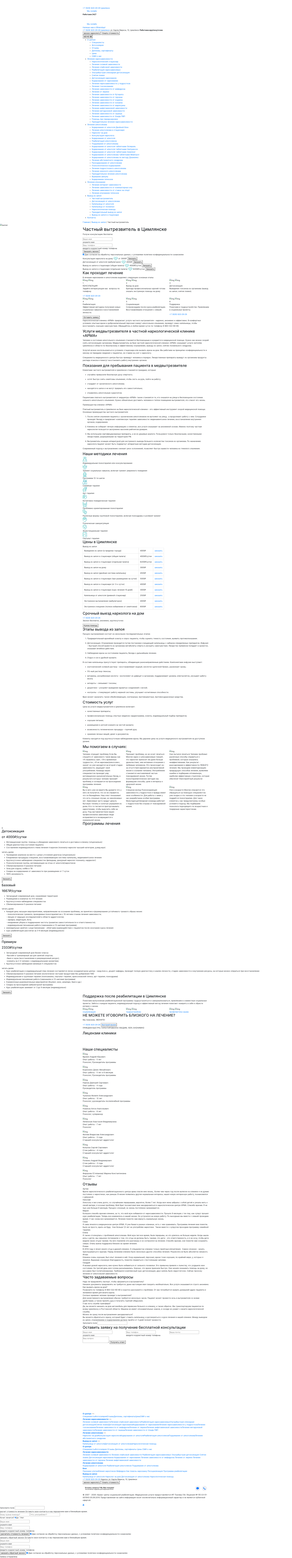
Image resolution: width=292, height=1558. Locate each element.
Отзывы (95, 48)
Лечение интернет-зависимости (106, 185)
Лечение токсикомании (102, 86)
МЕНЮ (87, 36)
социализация (89, 1012)
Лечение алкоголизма (97, 124)
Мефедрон (121, 1471)
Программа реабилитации (175, 1471)
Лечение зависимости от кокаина (107, 102)
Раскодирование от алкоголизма (107, 163)
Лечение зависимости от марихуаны (108, 105)
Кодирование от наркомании (105, 81)
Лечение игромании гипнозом (105, 193)
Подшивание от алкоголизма (105, 144)
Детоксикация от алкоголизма (106, 201)
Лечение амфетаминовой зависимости (109, 108)
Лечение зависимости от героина (107, 97)
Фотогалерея (98, 45)
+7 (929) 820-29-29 (96, 8)
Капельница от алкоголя (103, 204)
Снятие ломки (98, 75)
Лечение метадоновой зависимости (108, 111)
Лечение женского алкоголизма (106, 171)
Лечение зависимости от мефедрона (108, 89)
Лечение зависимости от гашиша (107, 113)
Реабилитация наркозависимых (106, 70)
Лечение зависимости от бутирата (107, 94)
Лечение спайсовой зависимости (107, 67)
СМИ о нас (97, 56)
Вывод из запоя (94, 196)
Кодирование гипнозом (102, 179)
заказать (158, 551)
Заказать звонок (91, 251)
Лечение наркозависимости (100, 59)
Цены (94, 53)
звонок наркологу (92, 33)
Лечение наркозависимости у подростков (111, 83)
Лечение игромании (96, 182)
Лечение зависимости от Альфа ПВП (108, 116)
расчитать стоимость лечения (15, 1534)
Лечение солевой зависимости (106, 64)
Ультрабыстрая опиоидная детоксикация (111, 72)
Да (17, 1517)
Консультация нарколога (103, 135)
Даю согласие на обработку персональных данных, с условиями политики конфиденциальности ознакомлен (134, 254)
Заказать (132, 258)
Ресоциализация (155, 1471)
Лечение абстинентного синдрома (107, 160)
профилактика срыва (179, 1012)
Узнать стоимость (110, 33)
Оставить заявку (91, 317)
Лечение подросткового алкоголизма (109, 168)
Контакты (91, 217)
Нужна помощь (90, 625)
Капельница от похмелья (103, 206)
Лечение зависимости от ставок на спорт (111, 190)
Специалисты (98, 42)
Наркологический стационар (105, 61)
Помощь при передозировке (105, 119)
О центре (91, 40)
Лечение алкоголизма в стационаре (108, 130)
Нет (22, 1517)
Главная (86, 222)
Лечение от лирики (100, 92)
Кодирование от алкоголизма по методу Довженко (115, 157)
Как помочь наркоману (136, 1471)
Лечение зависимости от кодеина (107, 100)
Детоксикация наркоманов (104, 78)
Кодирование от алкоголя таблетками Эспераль (114, 146)
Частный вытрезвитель (102, 198)
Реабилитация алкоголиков (104, 141)
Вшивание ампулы (100, 176)
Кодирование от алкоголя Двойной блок (110, 127)
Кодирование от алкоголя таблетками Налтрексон (115, 149)
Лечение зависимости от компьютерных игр (112, 187)
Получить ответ (117, 1342)
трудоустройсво (133, 1012)
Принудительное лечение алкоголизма (109, 174)
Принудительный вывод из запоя (107, 212)
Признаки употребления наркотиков (99, 1471)
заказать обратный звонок (13, 1553)
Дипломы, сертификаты (102, 50)
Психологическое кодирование (106, 165)
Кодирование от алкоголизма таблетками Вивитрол (115, 154)
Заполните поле (90, 1323)
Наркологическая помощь (104, 209)
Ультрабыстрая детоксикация (185, 1455)
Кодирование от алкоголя (103, 138)
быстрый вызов (109, 1025)
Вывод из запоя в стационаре (105, 215)
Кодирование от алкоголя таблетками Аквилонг (114, 152)
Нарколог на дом (99, 133)
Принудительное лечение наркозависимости (112, 122)
